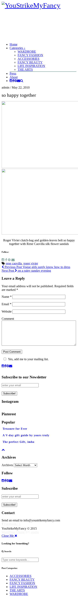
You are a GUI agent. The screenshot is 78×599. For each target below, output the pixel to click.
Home (13, 44)
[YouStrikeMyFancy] (31, 5)
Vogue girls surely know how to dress (37, 267)
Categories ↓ (17, 48)
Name (7, 296)
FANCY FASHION (30, 55)
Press (13, 73)
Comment (8, 318)
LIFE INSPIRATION (31, 66)
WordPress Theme (13, 532)
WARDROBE (27, 51)
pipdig (35, 532)
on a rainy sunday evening (26, 270)
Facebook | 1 (11, 524)
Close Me (8, 535)
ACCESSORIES (28, 58)
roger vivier (30, 263)
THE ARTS (25, 69)
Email (6, 304)
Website (7, 311)
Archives (7, 465)
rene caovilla (14, 263)
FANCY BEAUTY (30, 62)
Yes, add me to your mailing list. (28, 359)
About (14, 77)
